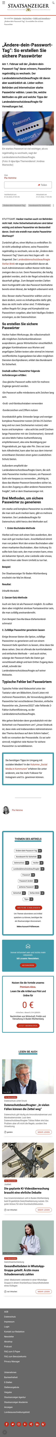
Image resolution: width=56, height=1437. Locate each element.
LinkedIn (37, 1424)
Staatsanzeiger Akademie (16, 1402)
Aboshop (8, 1341)
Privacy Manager (12, 1361)
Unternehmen (10, 1372)
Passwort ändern (26, 881)
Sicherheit (17, 893)
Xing (31, 1424)
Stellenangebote (11, 1387)
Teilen (44, 185)
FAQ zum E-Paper (12, 1351)
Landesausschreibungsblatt (17, 1412)
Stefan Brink (35, 893)
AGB (6, 1312)
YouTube (24, 1424)
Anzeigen (8, 1407)
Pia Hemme (10, 177)
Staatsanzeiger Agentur (15, 1397)
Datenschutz (19, 863)
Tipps (26, 899)
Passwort (26, 875)
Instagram (18, 1424)
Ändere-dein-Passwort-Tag (26, 851)
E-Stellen (8, 1382)
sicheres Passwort (26, 887)
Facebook (6, 1424)
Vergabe (8, 1392)
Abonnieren (28, 965)
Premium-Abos (27, 987)
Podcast (8, 1346)
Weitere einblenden (28, 908)
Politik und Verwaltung (41, 18)
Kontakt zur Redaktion (14, 1331)
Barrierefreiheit (11, 1377)
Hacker (36, 863)
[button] (4, 1432)
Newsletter (9, 1336)
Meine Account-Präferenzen (28, 926)
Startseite (17, 18)
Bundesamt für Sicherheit (26, 857)
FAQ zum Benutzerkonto (15, 1356)
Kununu (43, 1424)
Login (6, 1326)
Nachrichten (27, 18)
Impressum (9, 1321)
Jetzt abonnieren (28, 1026)
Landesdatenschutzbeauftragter (26, 869)
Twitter (12, 1424)
